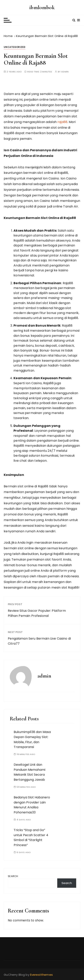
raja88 (62, 122)
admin (65, 72)
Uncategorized (14, 47)
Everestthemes (41, 975)
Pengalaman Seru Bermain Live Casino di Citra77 (39, 641)
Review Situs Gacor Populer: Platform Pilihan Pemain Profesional (37, 613)
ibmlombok (42, 7)
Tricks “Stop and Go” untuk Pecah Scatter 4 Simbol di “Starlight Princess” (31, 837)
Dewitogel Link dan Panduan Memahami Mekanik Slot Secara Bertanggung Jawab (29, 772)
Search (13, 876)
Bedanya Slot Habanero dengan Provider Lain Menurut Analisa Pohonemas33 (32, 805)
